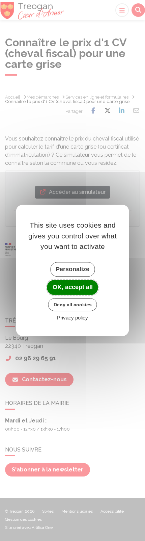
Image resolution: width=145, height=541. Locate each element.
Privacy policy (72, 318)
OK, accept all (73, 287)
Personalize (72, 269)
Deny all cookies (73, 304)
